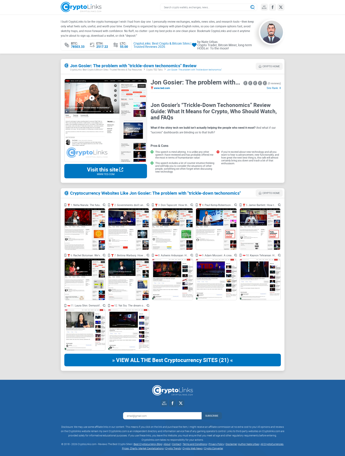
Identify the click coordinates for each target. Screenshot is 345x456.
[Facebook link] (272, 7)
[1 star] (245, 83)
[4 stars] (260, 83)
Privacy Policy (216, 444)
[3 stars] (255, 83)
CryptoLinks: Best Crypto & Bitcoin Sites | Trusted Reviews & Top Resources (106, 69)
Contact (176, 444)
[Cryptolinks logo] (81, 7)
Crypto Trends (173, 448)
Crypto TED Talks (154, 69)
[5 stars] (265, 83)
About (167, 444)
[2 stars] (250, 83)
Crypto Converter (213, 448)
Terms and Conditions (195, 444)
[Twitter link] (280, 7)
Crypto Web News (193, 448)
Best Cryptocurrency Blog (148, 444)
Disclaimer (231, 444)
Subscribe (211, 415)
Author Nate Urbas (248, 444)
